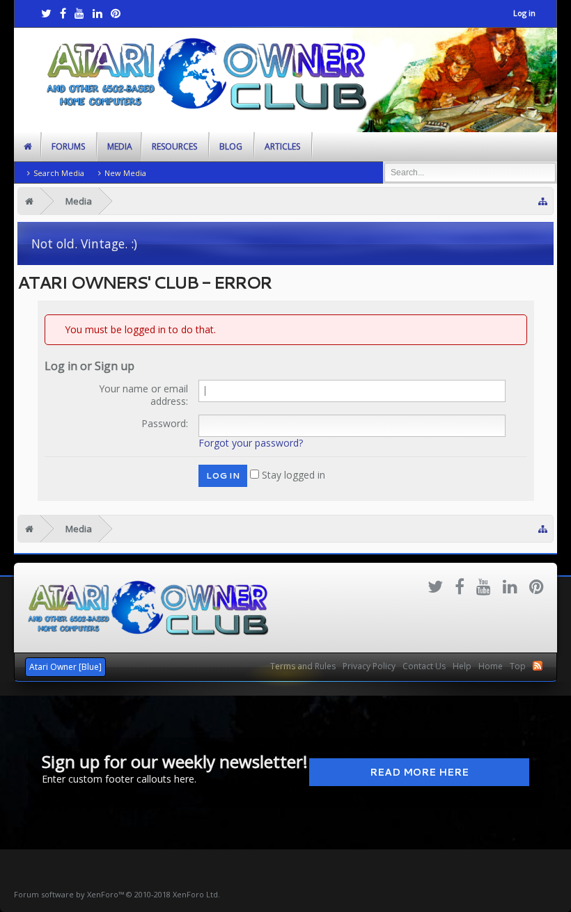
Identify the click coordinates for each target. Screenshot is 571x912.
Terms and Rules (303, 666)
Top (518, 666)
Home (490, 666)
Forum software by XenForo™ (117, 894)
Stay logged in (292, 474)
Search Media (58, 173)
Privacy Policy (369, 666)
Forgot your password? (250, 442)
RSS (537, 666)
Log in (524, 13)
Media (119, 146)
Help (462, 666)
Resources (174, 146)
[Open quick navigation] (542, 201)
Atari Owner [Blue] (65, 667)
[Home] (29, 201)
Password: (164, 423)
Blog (230, 146)
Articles (282, 146)
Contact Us (424, 666)
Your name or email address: (143, 395)
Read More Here (419, 772)
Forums (68, 146)
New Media (125, 173)
